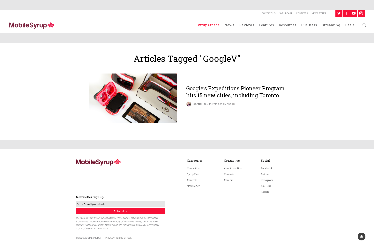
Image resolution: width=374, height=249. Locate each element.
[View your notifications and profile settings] (361, 236)
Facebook (267, 168)
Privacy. (110, 237)
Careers (229, 180)
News (229, 25)
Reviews (246, 25)
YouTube (266, 186)
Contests (302, 13)
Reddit (265, 191)
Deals (350, 25)
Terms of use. (124, 237)
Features (266, 25)
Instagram (267, 180)
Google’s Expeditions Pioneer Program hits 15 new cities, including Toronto (235, 92)
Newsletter (319, 13)
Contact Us (268, 13)
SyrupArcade (208, 25)
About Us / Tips (233, 168)
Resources (287, 25)
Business (309, 25)
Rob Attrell (197, 104)
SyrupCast (285, 13)
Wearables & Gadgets (203, 80)
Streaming (331, 25)
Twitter (265, 174)
